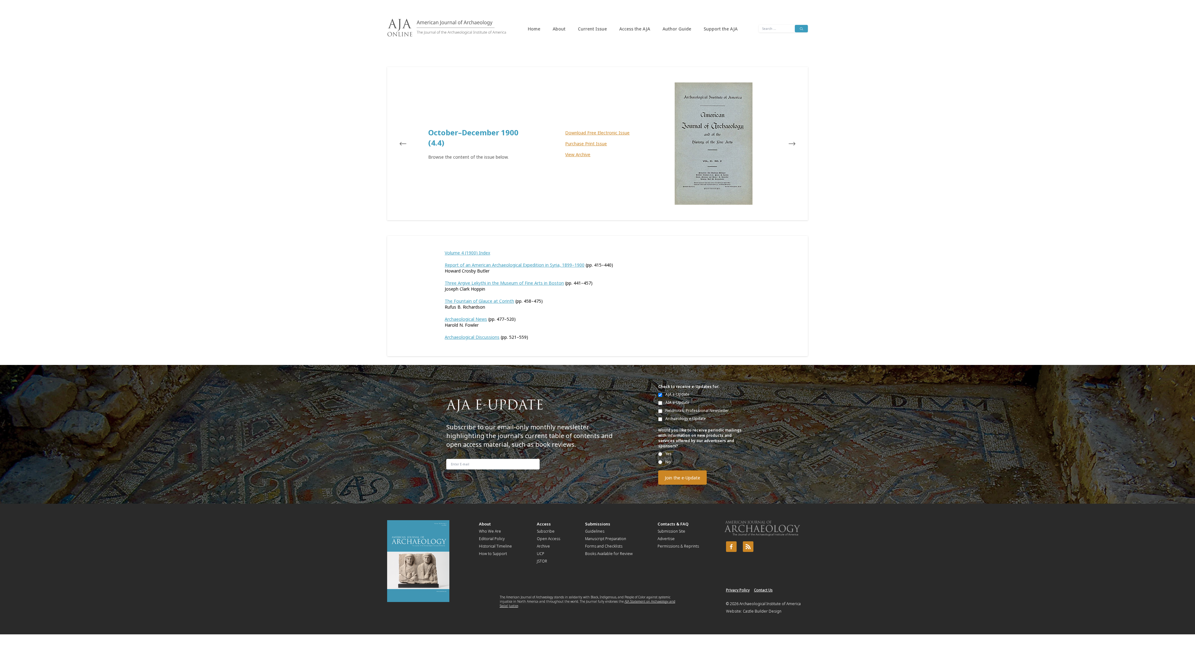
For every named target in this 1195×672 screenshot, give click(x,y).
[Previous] (409, 143)
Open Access (548, 538)
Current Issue (592, 29)
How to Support (493, 553)
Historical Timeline (495, 546)
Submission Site (671, 531)
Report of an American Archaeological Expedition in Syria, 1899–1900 (514, 265)
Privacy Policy (738, 590)
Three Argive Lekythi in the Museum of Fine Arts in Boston (504, 283)
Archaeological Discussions (472, 337)
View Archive (577, 154)
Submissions (597, 524)
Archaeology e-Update (685, 418)
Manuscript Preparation (605, 538)
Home (534, 29)
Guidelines (594, 531)
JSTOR (542, 561)
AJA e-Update (677, 394)
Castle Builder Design (762, 611)
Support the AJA (721, 29)
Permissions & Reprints (678, 546)
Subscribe (546, 531)
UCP (540, 553)
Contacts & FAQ (673, 524)
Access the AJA (634, 29)
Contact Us (763, 590)
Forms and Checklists (603, 546)
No (668, 461)
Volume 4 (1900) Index (467, 253)
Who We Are (490, 531)
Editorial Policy (492, 538)
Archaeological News (466, 319)
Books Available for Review (609, 553)
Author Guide (677, 29)
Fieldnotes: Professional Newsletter (697, 410)
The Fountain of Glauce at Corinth (479, 301)
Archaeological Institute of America (770, 603)
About (559, 29)
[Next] (786, 143)
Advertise (666, 538)
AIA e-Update (677, 402)
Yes (668, 453)
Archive (543, 546)
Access (544, 524)
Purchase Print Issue (586, 144)
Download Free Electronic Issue (597, 133)
